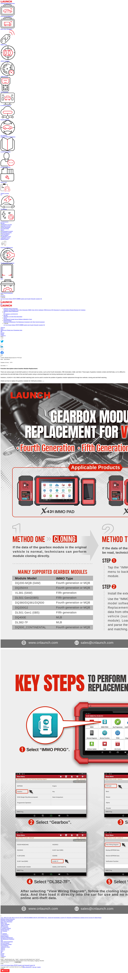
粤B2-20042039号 (27, 967)
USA (4, 298)
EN (1, 304)
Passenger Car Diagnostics (10, 310)
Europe (7, 298)
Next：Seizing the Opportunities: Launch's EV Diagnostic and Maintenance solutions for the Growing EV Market (71, 917)
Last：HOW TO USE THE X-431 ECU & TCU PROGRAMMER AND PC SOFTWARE (22, 917)
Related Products (5, 239)
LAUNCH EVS (14, 314)
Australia (38, 298)
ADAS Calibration (39, 310)
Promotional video (18, 330)
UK (41, 298)
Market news (4, 330)
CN (1, 298)
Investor (2, 332)
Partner (2, 334)
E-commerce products (64, 310)
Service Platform (19, 319)
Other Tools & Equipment (38, 322)
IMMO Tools (31, 310)
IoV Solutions (82, 310)
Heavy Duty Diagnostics (22, 310)
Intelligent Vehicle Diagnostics (8, 3)
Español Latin (23, 298)
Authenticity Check (27, 319)
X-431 (2, 965)
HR (1, 331)
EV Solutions (7, 314)
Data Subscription (18, 316)
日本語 (18, 298)
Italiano (10, 298)
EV (1, 194)
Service (2, 230)
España (28, 298)
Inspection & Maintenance (10, 322)
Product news (10, 330)
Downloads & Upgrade (9, 319)
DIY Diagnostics (55, 310)
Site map (34, 967)
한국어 (14, 298)
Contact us (3, 335)
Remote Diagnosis (74, 310)
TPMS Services (47, 310)
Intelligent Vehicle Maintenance (8, 136)
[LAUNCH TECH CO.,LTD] (6, 2)
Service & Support (5, 943)
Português (33, 298)
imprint (39, 967)
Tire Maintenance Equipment (23, 322)
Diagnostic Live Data (9, 316)
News (2, 328)
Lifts (31, 322)
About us (3, 327)
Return (99, 917)
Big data (3, 223)
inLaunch (3, 295)
